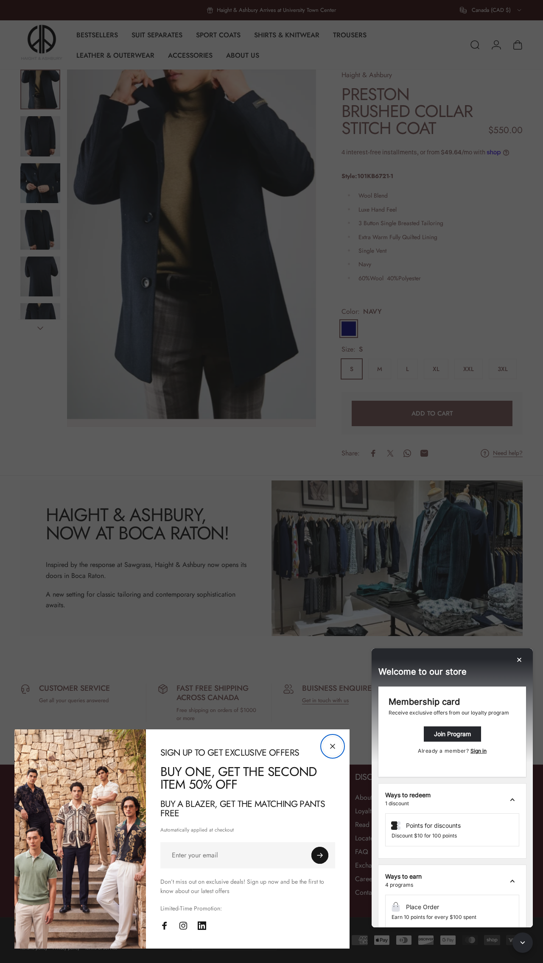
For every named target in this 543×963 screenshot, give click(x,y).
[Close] (332, 746)
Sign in (478, 751)
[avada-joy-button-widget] (522, 942)
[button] (452, 799)
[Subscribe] (319, 855)
